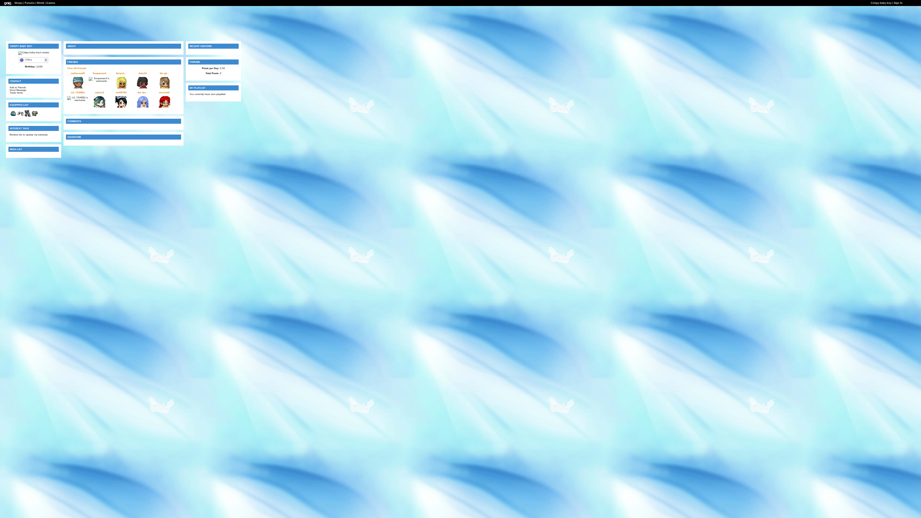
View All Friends (76, 68)
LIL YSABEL (78, 92)
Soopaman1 (99, 73)
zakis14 (99, 92)
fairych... (121, 73)
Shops (18, 2)
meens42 (164, 92)
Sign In (898, 2)
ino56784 (121, 92)
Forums (30, 2)
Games (50, 2)
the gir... (164, 73)
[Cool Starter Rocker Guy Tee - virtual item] (34, 116)
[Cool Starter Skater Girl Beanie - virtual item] (13, 116)
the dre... (143, 92)
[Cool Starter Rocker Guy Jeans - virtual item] (27, 116)
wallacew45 (78, 73)
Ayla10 (143, 73)
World (40, 2)
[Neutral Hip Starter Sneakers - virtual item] (20, 116)
